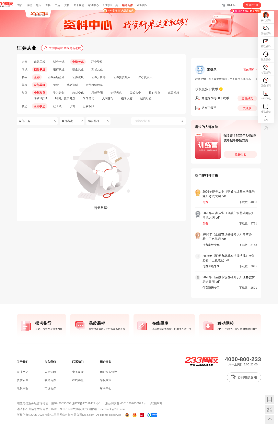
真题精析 (173, 92)
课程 (29, 5)
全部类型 (39, 92)
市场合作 (50, 388)
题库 (38, 5)
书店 (57, 5)
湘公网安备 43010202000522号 (125, 403)
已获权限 (88, 106)
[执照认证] (134, 415)
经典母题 (146, 98)
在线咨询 (266, 20)
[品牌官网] (152, 415)
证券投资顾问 (121, 77)
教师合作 (50, 380)
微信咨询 (266, 33)
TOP (266, 119)
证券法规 (78, 77)
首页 (20, 5)
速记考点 (116, 92)
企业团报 (142, 5)
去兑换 (247, 108)
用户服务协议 (108, 372)
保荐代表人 (145, 77)
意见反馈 (269, 409)
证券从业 (39, 69)
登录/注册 (252, 5)
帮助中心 (93, 5)
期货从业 (97, 69)
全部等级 (39, 85)
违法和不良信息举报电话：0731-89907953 (44, 409)
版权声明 (22, 388)
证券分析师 (98, 77)
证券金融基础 (56, 77)
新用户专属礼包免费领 (247, 11)
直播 (48, 5)
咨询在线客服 (247, 377)
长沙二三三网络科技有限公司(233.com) (70, 414)
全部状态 (39, 106)
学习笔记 (88, 98)
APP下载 (266, 98)
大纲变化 (107, 98)
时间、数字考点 (65, 98)
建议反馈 (266, 111)
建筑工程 (39, 61)
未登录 (212, 69)
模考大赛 (126, 98)
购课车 (231, 5)
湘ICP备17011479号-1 (86, 403)
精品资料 (72, 85)
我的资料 (249, 69)
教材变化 (78, 92)
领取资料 (266, 46)
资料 (66, 5)
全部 (37, 77)
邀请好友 (247, 98)
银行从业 (59, 69)
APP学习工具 (112, 7)
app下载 (269, 399)
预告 (72, 106)
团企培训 (266, 85)
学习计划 (59, 92)
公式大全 (135, 92)
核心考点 (154, 92)
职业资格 (97, 61)
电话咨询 (266, 72)
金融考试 (78, 61)
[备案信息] (127, 415)
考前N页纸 (40, 98)
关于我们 (78, 5)
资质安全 (22, 380)
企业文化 (22, 372)
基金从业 (78, 69)
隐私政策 (105, 380)
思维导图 (97, 92)
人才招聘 (50, 372)
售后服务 (266, 59)
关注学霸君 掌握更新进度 (65, 48)
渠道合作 (127, 5)
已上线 (57, 106)
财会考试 (59, 61)
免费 (56, 85)
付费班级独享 (94, 85)
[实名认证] (142, 415)
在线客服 (78, 380)
